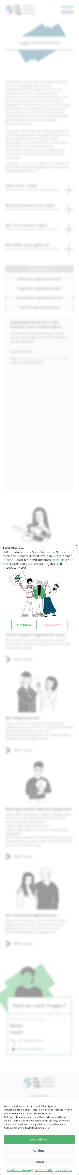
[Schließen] (77, 545)
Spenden (24, 625)
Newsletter (59, 560)
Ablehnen (39, 1150)
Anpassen (39, 1161)
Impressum (63, 1170)
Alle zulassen (39, 1139)
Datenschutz (44, 1170)
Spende (8, 560)
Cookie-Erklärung (20, 1170)
